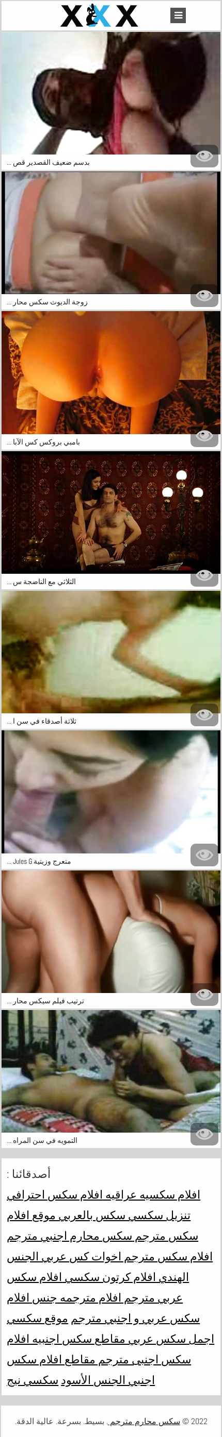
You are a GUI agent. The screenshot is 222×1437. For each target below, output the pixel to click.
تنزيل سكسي (158, 1215)
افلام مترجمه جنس (75, 1297)
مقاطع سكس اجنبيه (77, 1338)
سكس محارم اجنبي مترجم (69, 1235)
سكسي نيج (32, 1380)
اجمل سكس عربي (169, 1338)
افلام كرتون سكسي (109, 1277)
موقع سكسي (37, 1318)
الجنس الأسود (93, 1380)
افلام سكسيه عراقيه (151, 1194)
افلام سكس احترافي (55, 1194)
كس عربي (64, 1256)
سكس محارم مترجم (144, 1421)
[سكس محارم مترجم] (101, 16)
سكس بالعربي (90, 1215)
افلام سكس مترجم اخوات (151, 1256)
